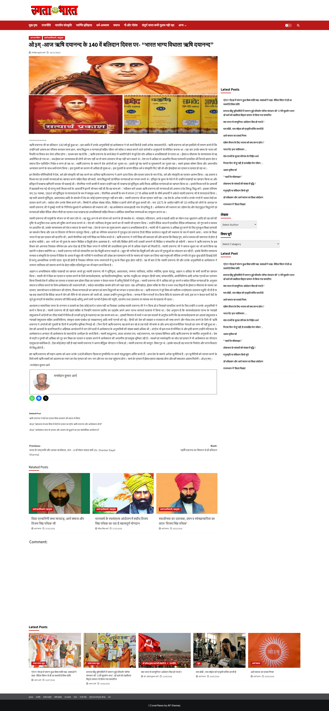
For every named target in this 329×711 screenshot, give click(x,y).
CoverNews (157, 705)
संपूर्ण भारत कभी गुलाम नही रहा (158, 25)
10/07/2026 (50, 680)
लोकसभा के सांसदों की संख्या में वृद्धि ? (239, 183)
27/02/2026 (50, 528)
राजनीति (46, 25)
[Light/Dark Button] (288, 25)
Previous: (72, 450)
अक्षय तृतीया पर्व (230, 169)
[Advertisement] (260, 60)
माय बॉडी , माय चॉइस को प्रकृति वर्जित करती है (243, 128)
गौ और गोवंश (131, 25)
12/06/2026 (167, 676)
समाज (116, 25)
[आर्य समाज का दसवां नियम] (274, 650)
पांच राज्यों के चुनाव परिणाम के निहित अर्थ (241, 156)
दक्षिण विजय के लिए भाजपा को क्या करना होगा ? (243, 142)
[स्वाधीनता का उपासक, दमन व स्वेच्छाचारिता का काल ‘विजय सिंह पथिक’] (186, 493)
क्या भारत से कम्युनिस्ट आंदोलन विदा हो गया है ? (243, 121)
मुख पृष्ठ (33, 25)
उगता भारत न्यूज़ (39, 663)
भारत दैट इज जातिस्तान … (235, 149)
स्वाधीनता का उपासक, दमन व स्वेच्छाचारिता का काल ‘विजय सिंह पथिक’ (187, 521)
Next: (199, 448)
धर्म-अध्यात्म (102, 25)
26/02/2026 (177, 528)
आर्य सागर (37, 528)
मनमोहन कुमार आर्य (38, 52)
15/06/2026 (105, 683)
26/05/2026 (214, 676)
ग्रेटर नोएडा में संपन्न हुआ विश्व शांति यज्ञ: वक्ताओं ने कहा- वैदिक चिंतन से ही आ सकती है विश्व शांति (257, 102)
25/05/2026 (269, 676)
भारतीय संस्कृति (63, 25)
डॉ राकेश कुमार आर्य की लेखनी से (154, 663)
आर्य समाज (256, 663)
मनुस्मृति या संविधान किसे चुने (236, 190)
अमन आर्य (37, 680)
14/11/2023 (55, 52)
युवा (198, 663)
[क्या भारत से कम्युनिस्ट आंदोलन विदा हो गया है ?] (164, 650)
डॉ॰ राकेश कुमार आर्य (151, 676)
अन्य (181, 25)
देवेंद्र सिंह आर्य (103, 528)
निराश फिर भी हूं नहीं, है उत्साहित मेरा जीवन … (243, 163)
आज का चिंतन (35, 37)
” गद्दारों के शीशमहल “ (232, 176)
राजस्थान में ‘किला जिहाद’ (234, 204)
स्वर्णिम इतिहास (84, 25)
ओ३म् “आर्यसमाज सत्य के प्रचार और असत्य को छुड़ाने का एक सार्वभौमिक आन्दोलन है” (64, 429)
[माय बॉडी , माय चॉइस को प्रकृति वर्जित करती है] (219, 650)
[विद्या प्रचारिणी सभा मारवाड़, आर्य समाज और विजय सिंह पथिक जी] (59, 493)
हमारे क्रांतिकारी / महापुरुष (53, 37)
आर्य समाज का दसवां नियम (234, 135)
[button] (298, 25)
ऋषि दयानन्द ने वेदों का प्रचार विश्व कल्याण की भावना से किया (54, 418)
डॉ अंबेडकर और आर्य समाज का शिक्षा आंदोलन (243, 197)
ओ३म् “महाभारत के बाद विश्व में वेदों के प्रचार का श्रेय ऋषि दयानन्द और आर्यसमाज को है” (65, 424)
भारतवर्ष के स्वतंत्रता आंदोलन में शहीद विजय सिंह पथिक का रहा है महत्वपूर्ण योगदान (121, 521)
